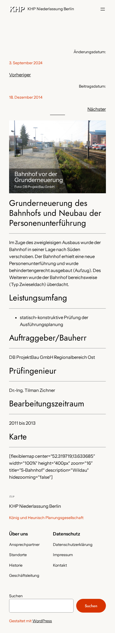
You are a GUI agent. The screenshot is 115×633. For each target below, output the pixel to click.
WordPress (42, 620)
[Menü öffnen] (102, 9)
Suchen (16, 595)
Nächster (96, 109)
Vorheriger (20, 74)
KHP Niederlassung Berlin (51, 8)
